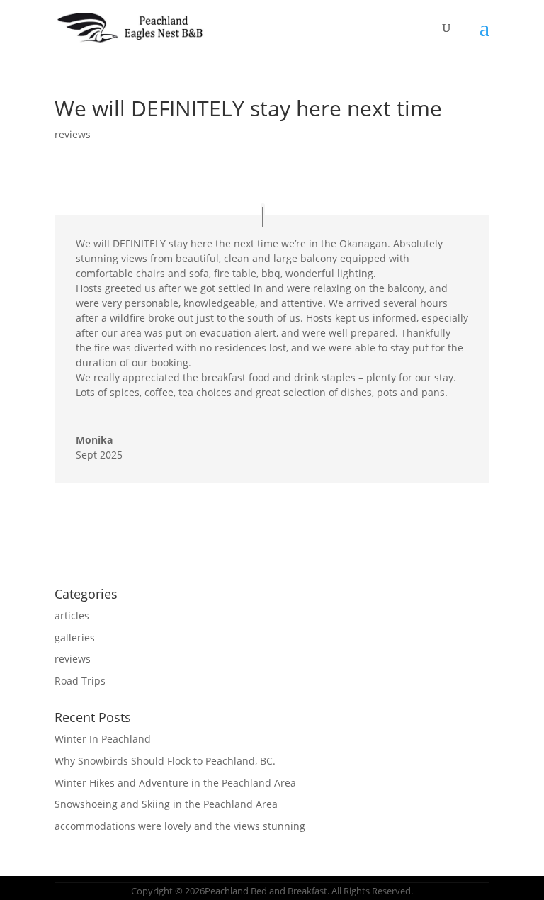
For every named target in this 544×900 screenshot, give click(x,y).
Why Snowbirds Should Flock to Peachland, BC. (165, 760)
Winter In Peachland (103, 739)
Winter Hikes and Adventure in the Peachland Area (175, 782)
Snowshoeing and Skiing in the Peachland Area (166, 804)
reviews (73, 134)
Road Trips (80, 680)
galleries (75, 637)
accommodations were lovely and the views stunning (180, 826)
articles (72, 615)
